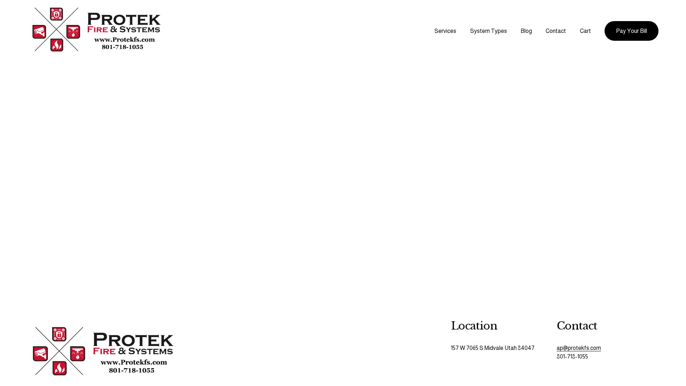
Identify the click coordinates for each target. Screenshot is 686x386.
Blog (526, 31)
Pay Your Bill (631, 31)
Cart (585, 31)
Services (445, 31)
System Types (488, 31)
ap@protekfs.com (579, 348)
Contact (556, 31)
